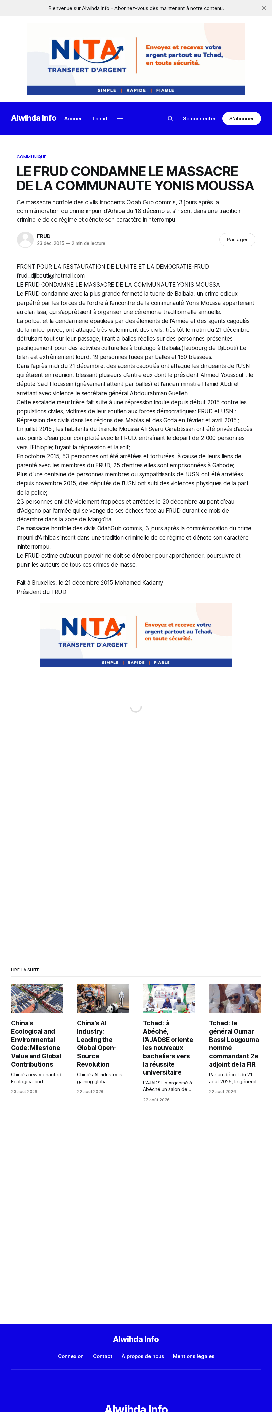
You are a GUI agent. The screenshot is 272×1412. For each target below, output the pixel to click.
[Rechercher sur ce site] (170, 118)
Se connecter (199, 118)
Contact (102, 1356)
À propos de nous (143, 1356)
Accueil (73, 118)
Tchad (99, 118)
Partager (237, 239)
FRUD (44, 236)
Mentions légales (193, 1356)
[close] (264, 8)
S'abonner (241, 118)
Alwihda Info (34, 118)
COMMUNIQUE (31, 156)
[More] (120, 118)
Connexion (71, 1356)
